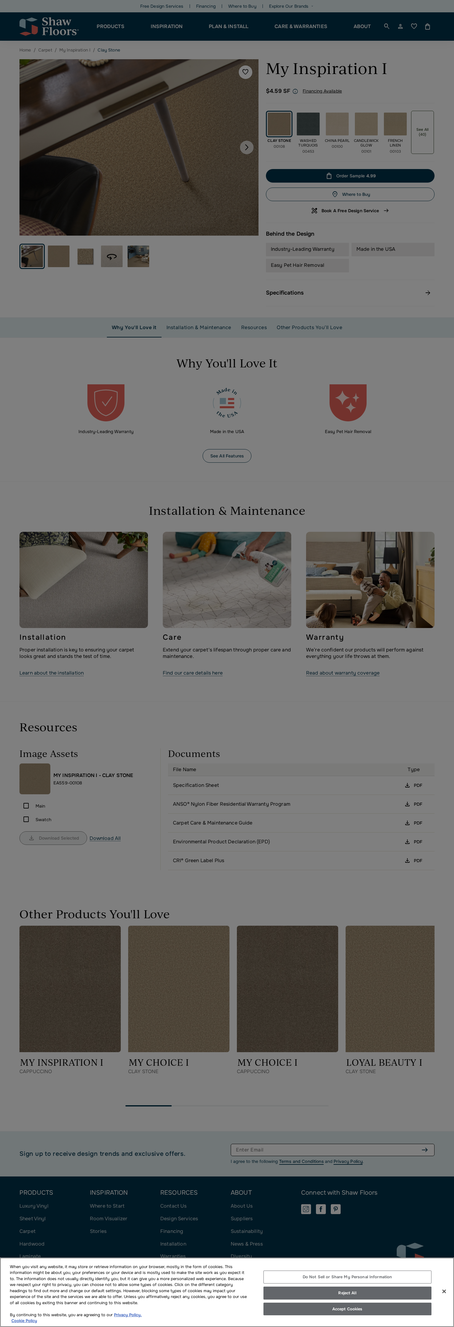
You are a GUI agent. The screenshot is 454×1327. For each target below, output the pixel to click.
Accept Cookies (347, 1309)
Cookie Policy (24, 1320)
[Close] (444, 1291)
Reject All (347, 1293)
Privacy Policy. (128, 1314)
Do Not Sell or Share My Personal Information (347, 1277)
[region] (227, 1292)
